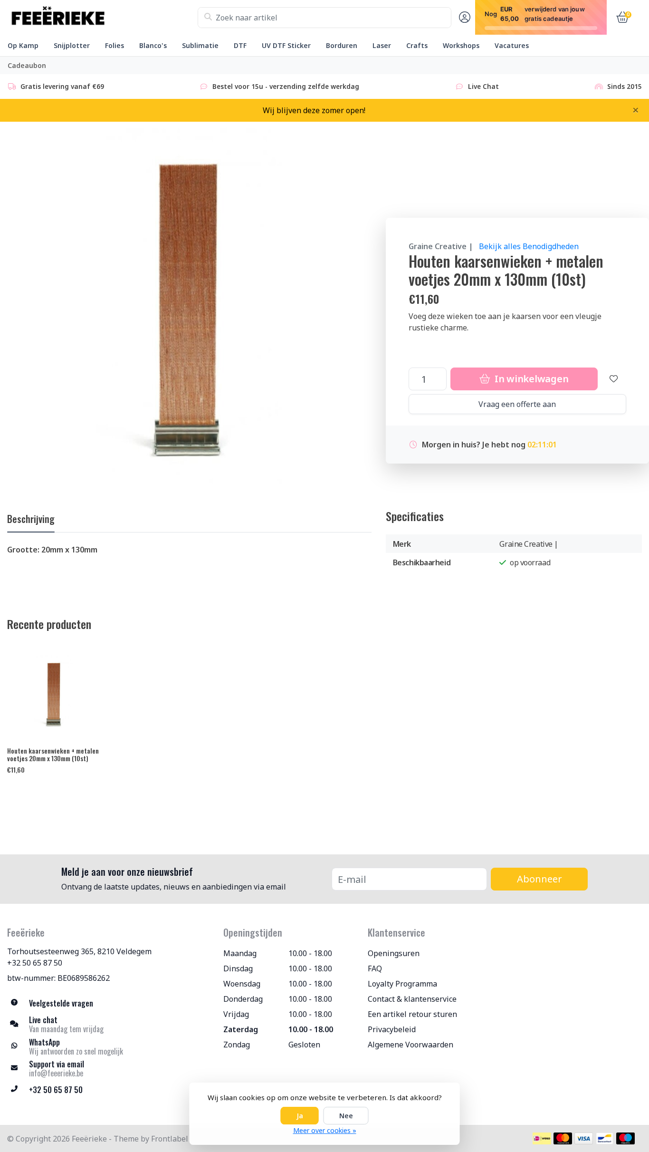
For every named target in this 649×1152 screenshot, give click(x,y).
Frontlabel (169, 1138)
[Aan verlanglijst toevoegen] (613, 379)
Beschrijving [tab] (31, 519)
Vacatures (512, 45)
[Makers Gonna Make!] (102, 17)
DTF (240, 45)
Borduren (341, 45)
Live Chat (483, 86)
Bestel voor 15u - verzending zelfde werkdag (285, 86)
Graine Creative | (441, 246)
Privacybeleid (392, 1029)
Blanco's (153, 45)
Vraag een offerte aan (517, 404)
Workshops (461, 45)
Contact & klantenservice (412, 999)
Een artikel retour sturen (412, 1014)
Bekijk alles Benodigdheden (529, 246)
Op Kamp (23, 45)
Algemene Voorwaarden (410, 1044)
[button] (463, 17)
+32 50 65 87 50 (34, 963)
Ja (299, 1115)
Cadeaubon (27, 65)
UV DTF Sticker (286, 45)
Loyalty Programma (402, 983)
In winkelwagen (530, 378)
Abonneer (539, 878)
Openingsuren (394, 953)
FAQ (375, 968)
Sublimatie (200, 45)
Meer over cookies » (324, 1130)
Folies (114, 45)
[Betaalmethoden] (542, 1138)
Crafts (417, 45)
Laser (381, 45)
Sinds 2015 (624, 86)
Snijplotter (72, 45)
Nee (346, 1115)
